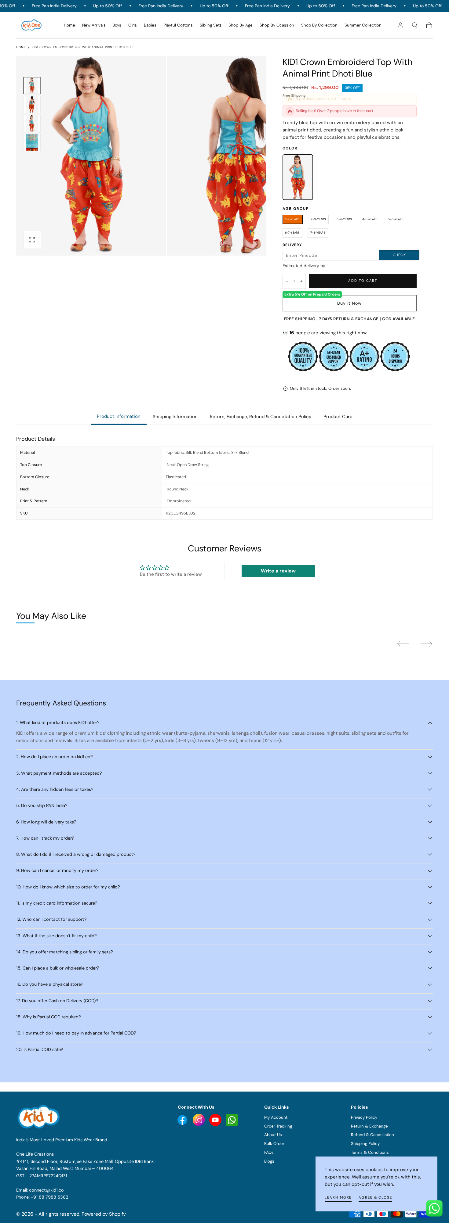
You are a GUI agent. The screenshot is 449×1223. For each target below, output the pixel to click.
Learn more (338, 1197)
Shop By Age (240, 25)
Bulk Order (274, 1143)
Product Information (119, 416)
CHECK (399, 255)
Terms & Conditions (370, 1152)
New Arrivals (94, 25)
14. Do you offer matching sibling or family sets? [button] (64, 952)
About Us (273, 1134)
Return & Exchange (369, 1126)
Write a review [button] (278, 571)
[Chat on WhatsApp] (434, 1208)
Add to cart (362, 280)
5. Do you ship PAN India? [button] (42, 805)
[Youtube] (183, 1120)
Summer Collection (363, 25)
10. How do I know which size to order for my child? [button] (68, 887)
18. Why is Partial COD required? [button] (48, 1017)
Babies (150, 25)
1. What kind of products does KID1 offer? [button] (58, 722)
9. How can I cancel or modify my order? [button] (57, 870)
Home (69, 25)
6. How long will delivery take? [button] (46, 822)
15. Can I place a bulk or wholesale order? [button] (57, 968)
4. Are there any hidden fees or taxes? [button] (54, 789)
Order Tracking (278, 1126)
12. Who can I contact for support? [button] (51, 919)
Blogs (269, 1161)
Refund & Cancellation (372, 1134)
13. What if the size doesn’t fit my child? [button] (56, 935)
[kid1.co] (39, 1116)
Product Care (337, 417)
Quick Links (276, 1107)
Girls (132, 25)
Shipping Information (175, 417)
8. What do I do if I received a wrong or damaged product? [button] (76, 854)
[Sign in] (400, 25)
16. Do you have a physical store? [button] (49, 984)
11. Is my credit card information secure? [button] (56, 903)
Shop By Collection (319, 25)
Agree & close (375, 1197)
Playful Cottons (178, 25)
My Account (275, 1117)
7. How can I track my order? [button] (45, 838)
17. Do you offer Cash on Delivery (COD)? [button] (57, 1000)
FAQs (269, 1152)
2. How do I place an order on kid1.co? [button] (54, 756)
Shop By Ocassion (277, 25)
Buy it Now (349, 303)
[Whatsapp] (231, 1120)
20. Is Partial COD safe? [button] (39, 1049)
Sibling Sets (211, 25)
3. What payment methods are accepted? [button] (59, 773)
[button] (414, 25)
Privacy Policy (364, 1117)
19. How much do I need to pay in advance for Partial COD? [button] (76, 1033)
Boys (116, 25)
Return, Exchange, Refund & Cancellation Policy (260, 417)
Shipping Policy (365, 1143)
